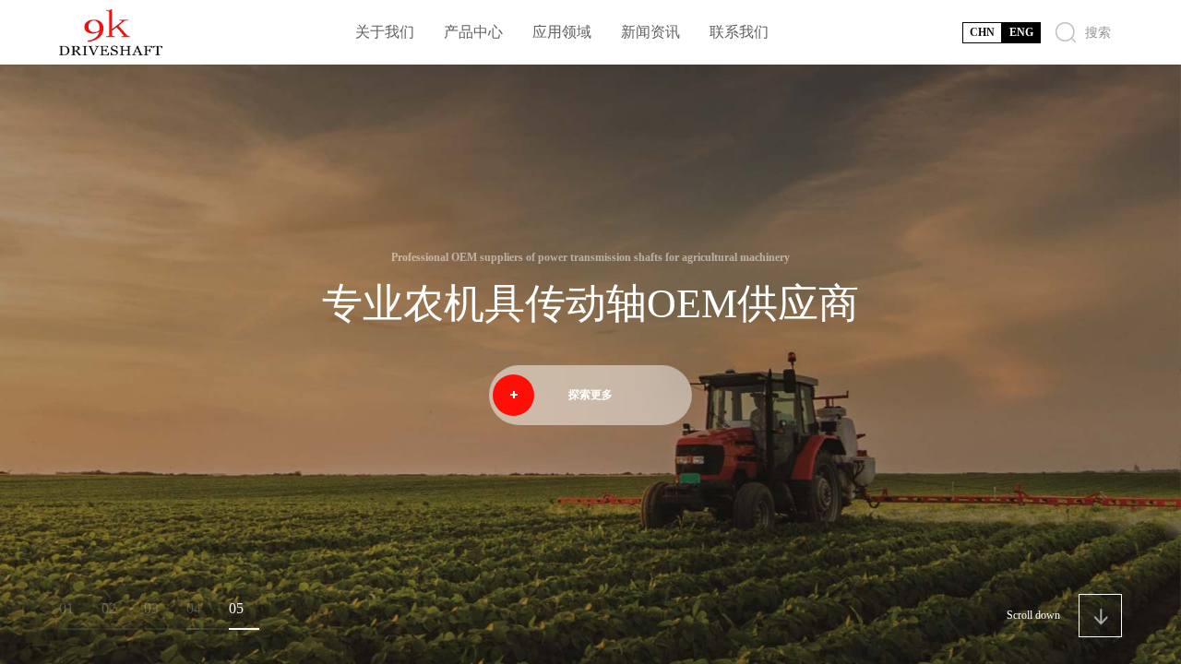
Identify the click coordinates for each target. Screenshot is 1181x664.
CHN (982, 32)
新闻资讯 (650, 32)
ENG (1021, 32)
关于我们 (384, 32)
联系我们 (739, 32)
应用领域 (561, 32)
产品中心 (473, 32)
